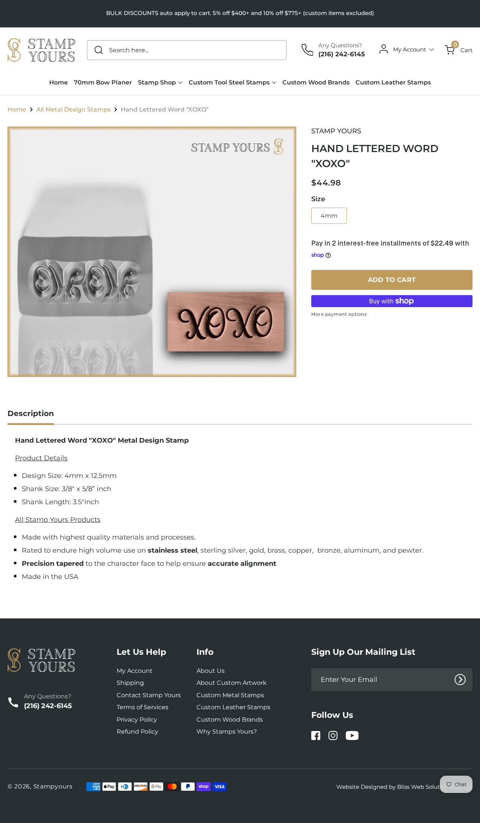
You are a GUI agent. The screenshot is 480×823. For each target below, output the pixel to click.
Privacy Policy (137, 719)
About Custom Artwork (231, 682)
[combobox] (186, 50)
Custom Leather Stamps (233, 707)
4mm (329, 215)
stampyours (53, 786)
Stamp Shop (157, 82)
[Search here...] (98, 50)
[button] (458, 50)
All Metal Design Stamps (73, 110)
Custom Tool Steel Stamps (229, 82)
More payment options (339, 314)
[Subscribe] (460, 679)
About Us (210, 670)
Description (31, 413)
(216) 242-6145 (341, 54)
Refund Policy (137, 731)
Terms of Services (142, 707)
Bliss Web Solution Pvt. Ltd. (434, 786)
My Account (135, 670)
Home (17, 110)
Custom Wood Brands (229, 719)
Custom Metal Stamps (230, 695)
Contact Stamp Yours (149, 695)
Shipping (130, 682)
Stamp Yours (336, 131)
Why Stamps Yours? (226, 731)
